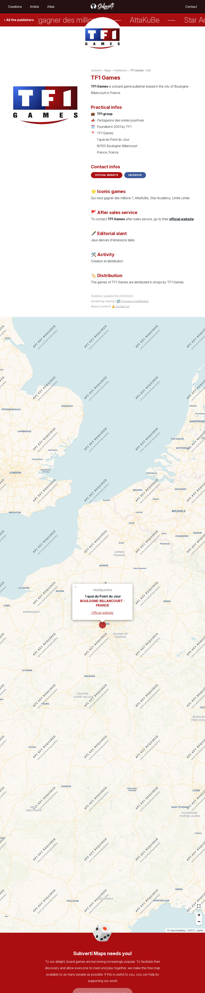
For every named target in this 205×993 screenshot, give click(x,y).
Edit (148, 70)
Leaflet (200, 930)
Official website (106, 175)
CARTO (191, 930)
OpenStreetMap (177, 930)
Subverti (96, 70)
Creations (15, 7)
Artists (34, 7)
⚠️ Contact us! (121, 306)
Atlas (50, 7)
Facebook (135, 175)
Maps (107, 70)
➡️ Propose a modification (133, 301)
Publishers (120, 70)
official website (181, 219)
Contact (191, 7)
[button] (75, 586)
